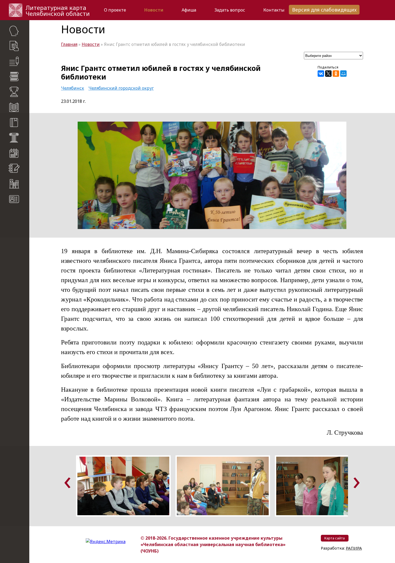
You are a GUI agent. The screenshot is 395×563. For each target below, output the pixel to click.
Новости (153, 10)
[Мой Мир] (343, 73)
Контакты (274, 10)
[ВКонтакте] (321, 73)
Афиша (189, 10)
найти (24, 225)
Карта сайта (16, 214)
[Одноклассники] (336, 73)
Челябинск (72, 88)
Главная (69, 44)
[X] (328, 73)
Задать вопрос (229, 10)
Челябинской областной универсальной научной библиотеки (17, 255)
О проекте (115, 10)
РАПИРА (10, 282)
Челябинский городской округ (121, 88)
